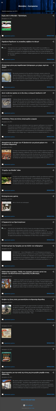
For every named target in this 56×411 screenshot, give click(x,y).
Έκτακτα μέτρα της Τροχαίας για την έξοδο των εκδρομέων (22, 246)
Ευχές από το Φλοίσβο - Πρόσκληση (14, 16)
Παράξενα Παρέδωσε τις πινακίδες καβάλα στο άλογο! (20, 42)
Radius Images (31, 408)
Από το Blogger (29, 405)
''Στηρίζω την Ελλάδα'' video (11, 170)
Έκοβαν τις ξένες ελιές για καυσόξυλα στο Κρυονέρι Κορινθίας (23, 299)
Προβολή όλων (49, 11)
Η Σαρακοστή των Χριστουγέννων (13, 222)
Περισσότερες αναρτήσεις (28, 399)
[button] (53, 16)
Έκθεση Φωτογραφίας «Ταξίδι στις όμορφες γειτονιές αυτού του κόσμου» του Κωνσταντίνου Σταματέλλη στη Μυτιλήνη (24, 272)
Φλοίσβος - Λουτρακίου (28, 6)
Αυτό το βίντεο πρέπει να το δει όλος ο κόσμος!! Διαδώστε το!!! (24, 93)
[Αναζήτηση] (54, 3)
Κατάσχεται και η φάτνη (10, 196)
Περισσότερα (50, 35)
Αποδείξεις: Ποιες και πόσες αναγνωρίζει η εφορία (19, 119)
